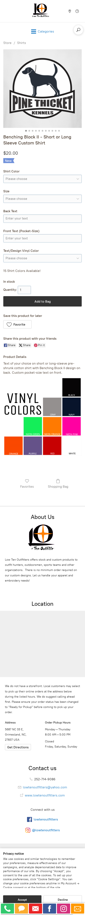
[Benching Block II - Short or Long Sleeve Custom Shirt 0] (42, 88)
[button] (17, 324)
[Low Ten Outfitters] (41, 11)
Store (7, 43)
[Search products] (78, 29)
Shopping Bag (58, 486)
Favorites (27, 486)
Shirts (21, 43)
